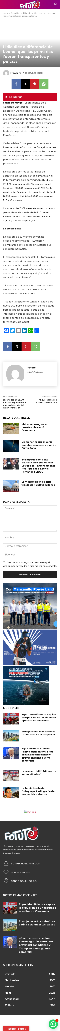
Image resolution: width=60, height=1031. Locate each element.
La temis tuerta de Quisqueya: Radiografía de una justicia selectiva (38, 791)
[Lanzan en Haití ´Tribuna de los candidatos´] (11, 775)
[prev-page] (5, 803)
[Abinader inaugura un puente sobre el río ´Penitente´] (11, 428)
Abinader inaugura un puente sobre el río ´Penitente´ (35, 427)
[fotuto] (6, 73)
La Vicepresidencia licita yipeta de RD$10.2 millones (38, 483)
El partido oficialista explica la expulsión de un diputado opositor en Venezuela (39, 717)
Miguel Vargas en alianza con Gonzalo (46, 401)
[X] (25, 84)
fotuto (17, 73)
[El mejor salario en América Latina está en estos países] (11, 736)
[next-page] (10, 803)
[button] (53, 1024)
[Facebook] (16, 84)
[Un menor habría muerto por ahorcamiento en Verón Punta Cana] (11, 446)
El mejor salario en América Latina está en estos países (39, 733)
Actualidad (15, 13)
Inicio (5, 13)
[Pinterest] (34, 84)
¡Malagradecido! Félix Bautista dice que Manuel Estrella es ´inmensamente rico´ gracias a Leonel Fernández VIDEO (38, 465)
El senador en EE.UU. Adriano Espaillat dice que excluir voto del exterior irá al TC (14, 404)
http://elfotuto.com (35, 372)
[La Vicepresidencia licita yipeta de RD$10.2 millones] (11, 486)
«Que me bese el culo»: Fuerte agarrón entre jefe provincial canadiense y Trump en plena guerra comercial (37, 754)
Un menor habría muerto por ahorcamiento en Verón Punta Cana (39, 444)
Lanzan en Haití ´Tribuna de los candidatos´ (39, 773)
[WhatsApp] (43, 84)
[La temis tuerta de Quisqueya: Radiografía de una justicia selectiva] (11, 792)
